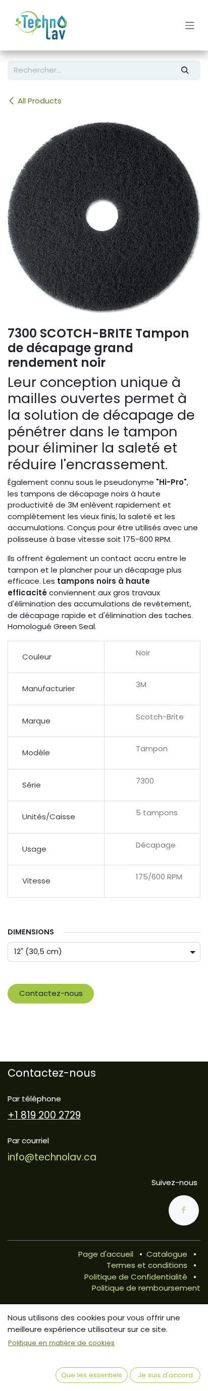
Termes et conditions (147, 1265)
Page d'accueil (105, 1254)
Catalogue (166, 1254)
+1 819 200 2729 (44, 1115)
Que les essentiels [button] (91, 1375)
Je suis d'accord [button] (165, 1375)
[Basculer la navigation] (190, 25)
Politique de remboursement (146, 1288)
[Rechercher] (185, 70)
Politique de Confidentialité (135, 1276)
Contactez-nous (51, 993)
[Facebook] (184, 1210)
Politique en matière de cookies (61, 1343)
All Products (40, 100)
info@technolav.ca (52, 1157)
